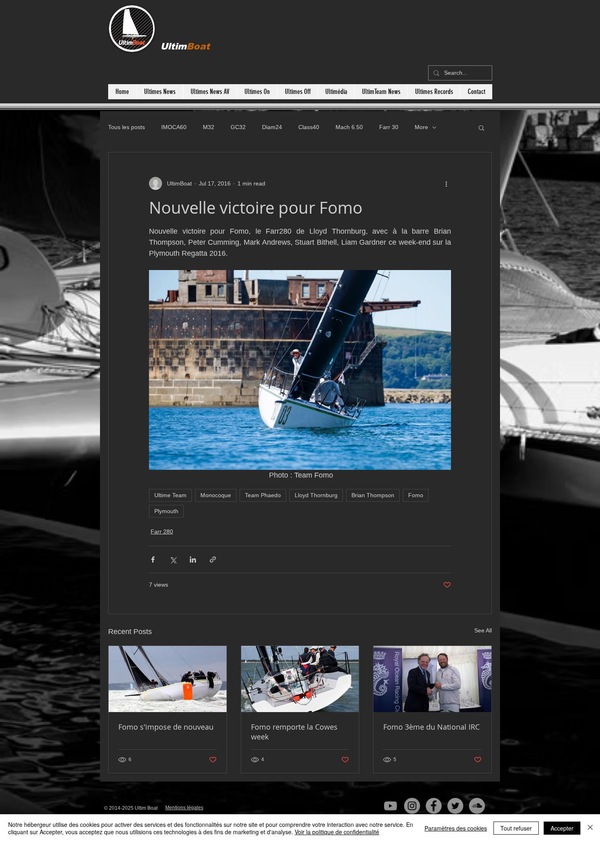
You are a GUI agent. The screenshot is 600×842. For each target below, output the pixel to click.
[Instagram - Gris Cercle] (412, 806)
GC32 (238, 127)
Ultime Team (170, 495)
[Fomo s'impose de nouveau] (168, 679)
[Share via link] (213, 559)
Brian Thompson (372, 495)
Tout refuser (516, 828)
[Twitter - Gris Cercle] (455, 806)
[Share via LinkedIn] (193, 559)
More (421, 127)
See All (483, 630)
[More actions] (446, 183)
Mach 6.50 (349, 127)
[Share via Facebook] (153, 559)
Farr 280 (162, 531)
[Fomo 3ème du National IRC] (432, 679)
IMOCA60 (174, 127)
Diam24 (272, 127)
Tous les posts (126, 127)
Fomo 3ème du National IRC (431, 727)
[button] (481, 127)
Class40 (308, 127)
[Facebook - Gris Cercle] (434, 806)
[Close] (590, 828)
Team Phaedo (263, 495)
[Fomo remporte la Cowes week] (300, 679)
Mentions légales (184, 808)
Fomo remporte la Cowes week (294, 731)
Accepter (562, 828)
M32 (208, 127)
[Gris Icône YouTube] (390, 806)
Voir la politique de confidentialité (337, 832)
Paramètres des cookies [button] (455, 828)
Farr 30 (388, 127)
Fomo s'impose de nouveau (165, 727)
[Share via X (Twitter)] (173, 559)
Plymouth (166, 511)
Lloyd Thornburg (316, 495)
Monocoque (215, 495)
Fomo (415, 495)
